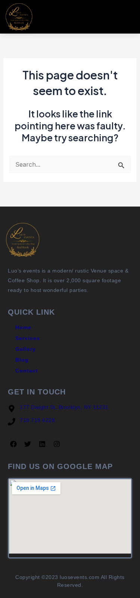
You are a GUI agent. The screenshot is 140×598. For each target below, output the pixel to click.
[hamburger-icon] (127, 16)
